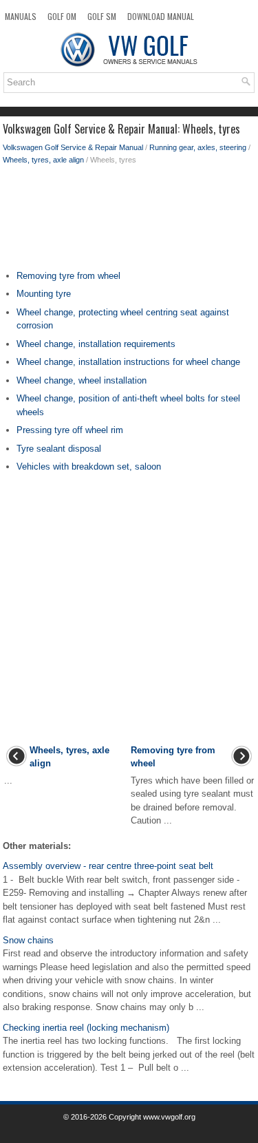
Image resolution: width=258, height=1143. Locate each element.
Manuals (20, 16)
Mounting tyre (44, 294)
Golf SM (101, 16)
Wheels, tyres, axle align (43, 160)
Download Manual (160, 16)
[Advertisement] (129, 221)
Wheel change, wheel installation (82, 380)
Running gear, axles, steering (197, 147)
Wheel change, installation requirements (96, 344)
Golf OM (61, 16)
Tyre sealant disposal (59, 448)
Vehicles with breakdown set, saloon (89, 466)
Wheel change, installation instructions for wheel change (128, 362)
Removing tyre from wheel (68, 276)
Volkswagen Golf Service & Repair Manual (73, 147)
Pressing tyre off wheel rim (70, 430)
